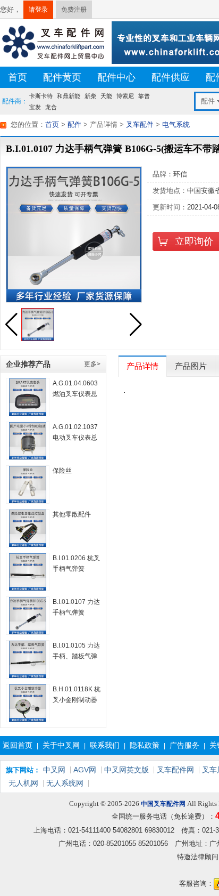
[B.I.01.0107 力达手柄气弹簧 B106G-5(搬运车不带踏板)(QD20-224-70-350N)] (27, 615)
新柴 (90, 96)
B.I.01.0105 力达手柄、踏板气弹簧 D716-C (76, 656)
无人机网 (23, 783)
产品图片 (191, 365)
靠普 (144, 96)
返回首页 (17, 745)
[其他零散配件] (27, 528)
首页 (17, 77)
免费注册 (74, 9)
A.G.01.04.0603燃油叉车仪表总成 (75, 394)
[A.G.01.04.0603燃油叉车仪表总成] (27, 397)
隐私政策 (144, 745)
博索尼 (125, 96)
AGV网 (84, 769)
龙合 (51, 106)
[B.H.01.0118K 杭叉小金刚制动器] (27, 703)
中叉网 (54, 769)
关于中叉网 (61, 745)
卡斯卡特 (41, 96)
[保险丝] (27, 484)
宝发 (35, 106)
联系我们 (105, 745)
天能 (106, 96)
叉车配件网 (175, 769)
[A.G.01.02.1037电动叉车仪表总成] (27, 440)
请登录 (38, 9)
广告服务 (184, 745)
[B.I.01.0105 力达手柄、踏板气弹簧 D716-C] (27, 659)
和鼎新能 (68, 96)
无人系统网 (64, 783)
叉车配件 (140, 124)
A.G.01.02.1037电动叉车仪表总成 (75, 437)
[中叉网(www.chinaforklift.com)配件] (53, 42)
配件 (74, 124)
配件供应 (170, 77)
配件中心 (116, 77)
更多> (92, 364)
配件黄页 (62, 77)
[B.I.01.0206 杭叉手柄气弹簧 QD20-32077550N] (27, 572)
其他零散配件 (72, 514)
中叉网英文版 (126, 769)
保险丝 (62, 470)
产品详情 (142, 365)
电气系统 (176, 124)
